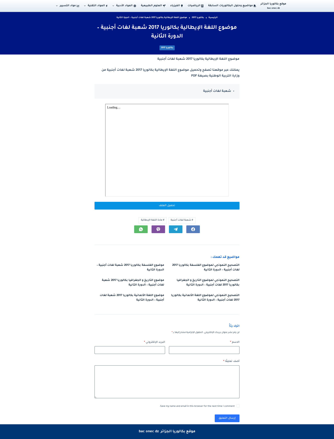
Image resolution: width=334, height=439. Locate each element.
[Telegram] (175, 229)
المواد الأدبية (124, 5)
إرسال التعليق (227, 418)
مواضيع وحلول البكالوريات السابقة (230, 5)
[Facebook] (193, 229)
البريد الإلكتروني (154, 342)
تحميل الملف (167, 205)
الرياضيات (194, 5)
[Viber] (158, 229)
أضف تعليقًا (231, 361)
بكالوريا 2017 (167, 48)
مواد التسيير (68, 5)
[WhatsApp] (141, 229)
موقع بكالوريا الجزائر (273, 4)
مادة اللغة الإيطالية (152, 220)
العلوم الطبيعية (151, 5)
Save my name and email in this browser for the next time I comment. (197, 406)
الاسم (234, 342)
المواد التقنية (96, 5)
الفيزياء (175, 5)
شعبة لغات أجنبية (182, 220)
